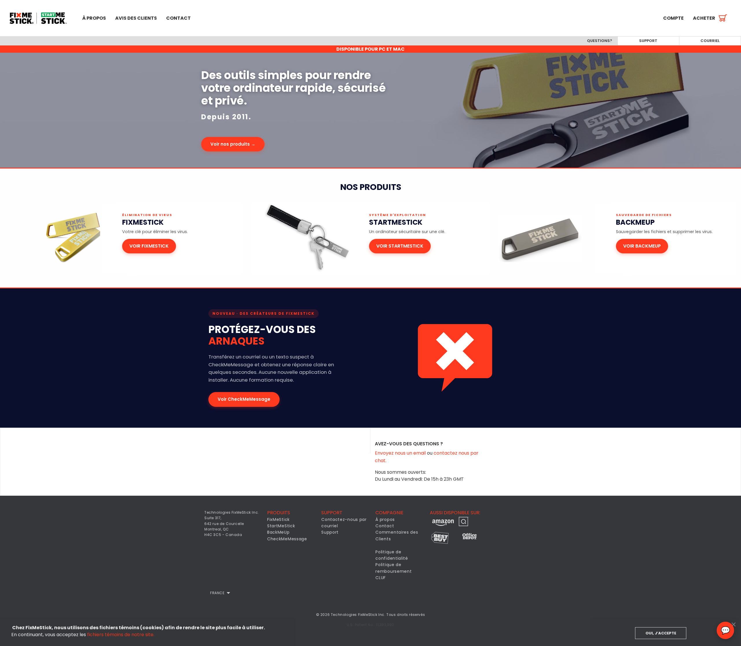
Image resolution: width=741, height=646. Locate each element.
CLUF (380, 578)
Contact (178, 18)
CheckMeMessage (287, 539)
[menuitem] (39, 18)
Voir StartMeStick (399, 246)
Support (648, 40)
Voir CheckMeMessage (244, 399)
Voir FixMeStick (149, 246)
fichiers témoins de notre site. (120, 634)
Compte (673, 18)
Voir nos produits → (232, 144)
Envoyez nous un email (401, 453)
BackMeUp (278, 532)
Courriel (710, 40)
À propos (94, 18)
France (217, 592)
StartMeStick (281, 526)
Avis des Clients (136, 18)
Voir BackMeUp (642, 246)
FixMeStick (278, 519)
